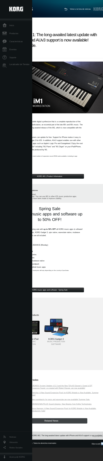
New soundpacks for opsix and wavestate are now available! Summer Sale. (61, 400)
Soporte (12, 57)
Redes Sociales (16, 448)
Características (16, 41)
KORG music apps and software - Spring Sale (49, 290)
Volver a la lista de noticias (80, 9)
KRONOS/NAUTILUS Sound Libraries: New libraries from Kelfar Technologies (62, 404)
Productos (13, 33)
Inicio (11, 25)
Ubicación (13, 442)
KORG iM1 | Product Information (49, 176)
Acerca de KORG (17, 457)
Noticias (12, 437)
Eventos (13, 49)
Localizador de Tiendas (19, 64)
